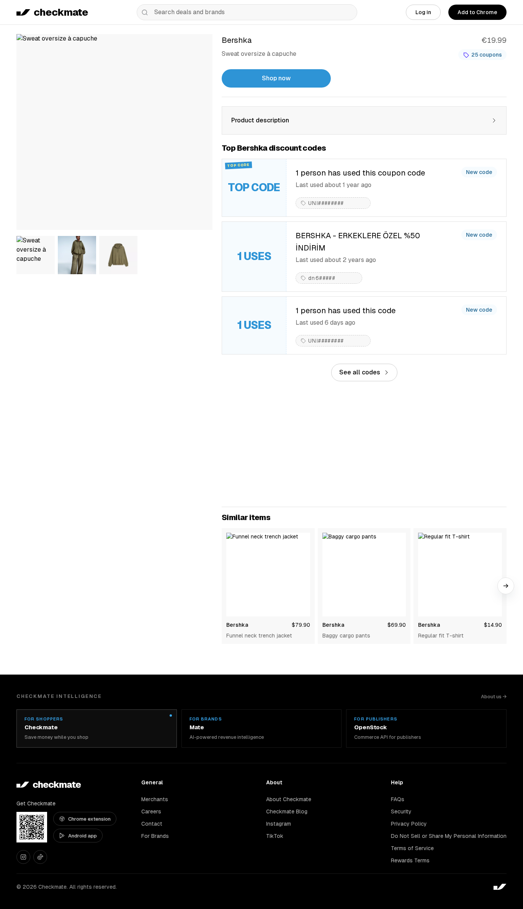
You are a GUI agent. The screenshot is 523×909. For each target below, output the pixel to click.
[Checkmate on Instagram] (23, 857)
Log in (423, 12)
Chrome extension (89, 819)
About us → (494, 696)
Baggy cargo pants (346, 636)
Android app (82, 836)
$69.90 (396, 625)
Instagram (278, 824)
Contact (151, 824)
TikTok (274, 836)
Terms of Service (412, 848)
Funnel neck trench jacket (259, 636)
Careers (151, 811)
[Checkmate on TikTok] (40, 857)
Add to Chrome (477, 12)
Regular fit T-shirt (441, 636)
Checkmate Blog (286, 811)
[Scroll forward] (505, 585)
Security (401, 811)
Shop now (276, 78)
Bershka (237, 625)
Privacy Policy (409, 824)
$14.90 (493, 625)
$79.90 (301, 625)
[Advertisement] (364, 444)
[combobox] (247, 12)
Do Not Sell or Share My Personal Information (449, 836)
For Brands (155, 836)
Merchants (154, 799)
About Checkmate (288, 799)
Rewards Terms (410, 860)
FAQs (397, 799)
